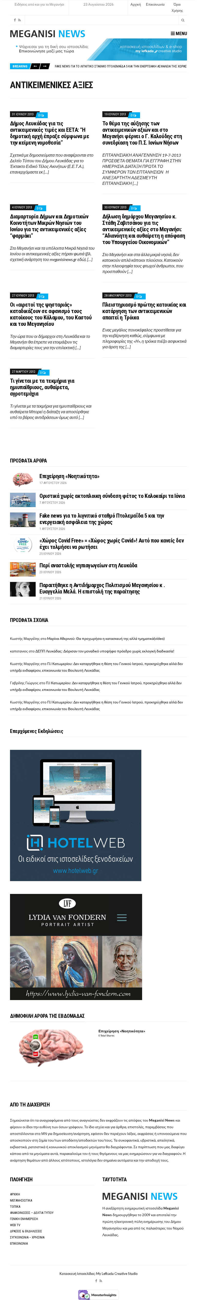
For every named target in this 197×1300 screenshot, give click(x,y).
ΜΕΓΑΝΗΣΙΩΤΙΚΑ (21, 1200)
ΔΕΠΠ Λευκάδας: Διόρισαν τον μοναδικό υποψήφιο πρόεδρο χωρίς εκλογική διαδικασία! (104, 651)
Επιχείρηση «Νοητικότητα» (69, 476)
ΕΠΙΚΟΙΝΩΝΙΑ (19, 1243)
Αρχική (136, 4)
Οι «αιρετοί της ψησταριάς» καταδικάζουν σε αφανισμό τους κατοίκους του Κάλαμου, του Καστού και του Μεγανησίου (51, 314)
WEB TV (15, 1225)
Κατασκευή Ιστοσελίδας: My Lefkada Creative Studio (99, 1274)
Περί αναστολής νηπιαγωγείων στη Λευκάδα (88, 565)
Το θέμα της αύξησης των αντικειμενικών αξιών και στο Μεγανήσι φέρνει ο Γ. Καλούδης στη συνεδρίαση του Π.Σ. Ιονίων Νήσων (142, 133)
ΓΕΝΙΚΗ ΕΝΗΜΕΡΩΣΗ (24, 1219)
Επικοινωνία (155, 4)
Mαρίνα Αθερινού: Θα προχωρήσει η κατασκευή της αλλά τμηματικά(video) (106, 638)
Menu (181, 33)
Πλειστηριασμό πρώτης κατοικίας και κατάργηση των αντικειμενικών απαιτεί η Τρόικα (144, 311)
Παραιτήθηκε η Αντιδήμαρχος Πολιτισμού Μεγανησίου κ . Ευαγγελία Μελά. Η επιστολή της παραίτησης (102, 588)
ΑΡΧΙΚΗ (15, 1194)
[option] (121, 66)
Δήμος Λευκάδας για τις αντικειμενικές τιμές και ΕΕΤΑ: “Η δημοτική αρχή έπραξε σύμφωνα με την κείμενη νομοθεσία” (49, 133)
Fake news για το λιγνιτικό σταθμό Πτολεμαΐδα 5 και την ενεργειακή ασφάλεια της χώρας (121, 66)
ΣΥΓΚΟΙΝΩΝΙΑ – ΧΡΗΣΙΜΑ (27, 1237)
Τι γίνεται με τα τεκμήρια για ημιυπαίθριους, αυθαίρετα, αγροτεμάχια (42, 387)
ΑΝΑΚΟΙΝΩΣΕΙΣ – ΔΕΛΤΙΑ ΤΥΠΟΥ (32, 1213)
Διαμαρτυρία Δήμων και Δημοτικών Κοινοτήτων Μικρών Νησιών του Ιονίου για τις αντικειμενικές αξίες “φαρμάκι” (49, 226)
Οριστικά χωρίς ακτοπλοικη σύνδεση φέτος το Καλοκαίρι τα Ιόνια (112, 496)
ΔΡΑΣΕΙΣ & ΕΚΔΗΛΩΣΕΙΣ (26, 1231)
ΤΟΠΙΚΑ (15, 1206)
